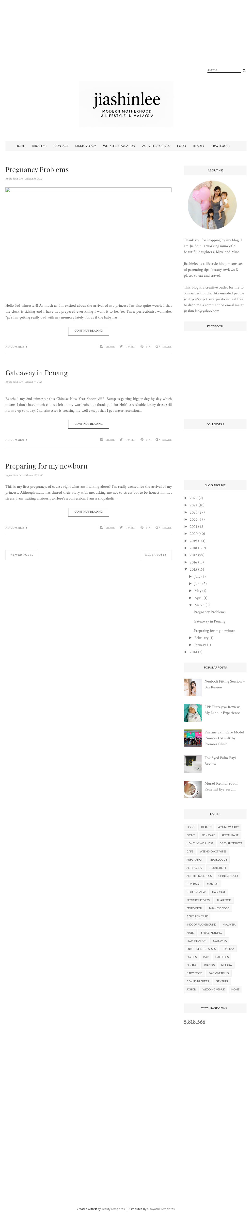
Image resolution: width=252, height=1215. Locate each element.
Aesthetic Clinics (199, 875)
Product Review (198, 900)
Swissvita (220, 940)
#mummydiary (228, 827)
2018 (193, 548)
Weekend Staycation (119, 146)
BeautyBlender (198, 981)
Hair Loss (222, 956)
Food (181, 146)
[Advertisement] (126, 46)
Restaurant (229, 835)
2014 (193, 652)
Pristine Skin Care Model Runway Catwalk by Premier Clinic (224, 738)
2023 (193, 512)
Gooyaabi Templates (160, 1209)
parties (192, 956)
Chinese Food (228, 875)
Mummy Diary (85, 146)
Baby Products (231, 843)
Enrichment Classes (201, 948)
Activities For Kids (156, 146)
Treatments (217, 867)
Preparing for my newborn (46, 466)
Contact (61, 146)
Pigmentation (196, 940)
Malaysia (229, 924)
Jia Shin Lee (16, 179)
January (200, 645)
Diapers (209, 965)
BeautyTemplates (113, 1209)
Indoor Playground (201, 924)
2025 (194, 498)
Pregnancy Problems (37, 169)
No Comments (16, 347)
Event (191, 835)
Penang (192, 965)
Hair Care (219, 892)
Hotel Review (196, 892)
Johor (191, 989)
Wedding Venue (214, 989)
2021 (193, 526)
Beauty (198, 146)
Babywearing (219, 973)
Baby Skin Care (197, 916)
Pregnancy (195, 859)
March (199, 605)
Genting (222, 981)
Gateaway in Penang (36, 373)
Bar (206, 956)
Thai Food (224, 900)
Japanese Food (219, 908)
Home (20, 146)
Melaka (226, 965)
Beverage (193, 883)
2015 (193, 569)
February (201, 637)
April (198, 598)
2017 (193, 555)
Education (194, 908)
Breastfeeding (211, 932)
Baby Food (194, 973)
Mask (190, 932)
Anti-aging (195, 867)
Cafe (190, 851)
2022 (194, 519)
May (197, 590)
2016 (193, 562)
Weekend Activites (213, 851)
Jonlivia (228, 948)
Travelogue (220, 146)
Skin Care (208, 835)
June (197, 583)
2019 (193, 541)
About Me (39, 146)
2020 (194, 533)
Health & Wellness (200, 843)
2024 (194, 505)
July (197, 576)
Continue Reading (89, 331)
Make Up (212, 883)
